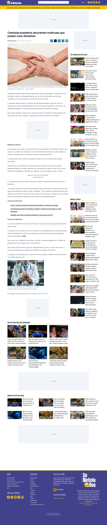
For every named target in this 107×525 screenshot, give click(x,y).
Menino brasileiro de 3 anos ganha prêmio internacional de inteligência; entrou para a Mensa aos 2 (91, 207)
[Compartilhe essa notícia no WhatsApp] (63, 40)
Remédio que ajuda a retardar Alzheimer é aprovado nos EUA (31, 215)
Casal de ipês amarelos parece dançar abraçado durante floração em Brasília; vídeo (58, 363)
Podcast (47, 8)
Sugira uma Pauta (12, 484)
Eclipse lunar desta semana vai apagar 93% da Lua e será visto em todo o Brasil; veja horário (90, 301)
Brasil (16, 8)
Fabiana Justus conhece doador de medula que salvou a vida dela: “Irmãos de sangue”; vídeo (58, 341)
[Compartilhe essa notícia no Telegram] (66, 40)
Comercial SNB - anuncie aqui (15, 482)
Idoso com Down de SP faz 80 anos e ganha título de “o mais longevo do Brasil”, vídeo (92, 278)
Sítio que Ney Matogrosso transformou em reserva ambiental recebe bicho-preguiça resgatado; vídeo (91, 231)
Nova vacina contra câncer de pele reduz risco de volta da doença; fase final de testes (90, 75)
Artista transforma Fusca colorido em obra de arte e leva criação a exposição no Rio (16, 363)
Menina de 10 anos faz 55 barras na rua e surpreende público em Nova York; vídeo (91, 108)
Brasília (21, 8)
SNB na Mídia (10, 478)
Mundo (53, 8)
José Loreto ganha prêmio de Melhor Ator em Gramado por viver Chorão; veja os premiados (16, 341)
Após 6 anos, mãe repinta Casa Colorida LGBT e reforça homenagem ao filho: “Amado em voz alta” (91, 130)
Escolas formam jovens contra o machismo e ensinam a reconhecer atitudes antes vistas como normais (91, 62)
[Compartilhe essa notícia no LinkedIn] (59, 40)
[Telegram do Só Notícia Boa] (96, 2)
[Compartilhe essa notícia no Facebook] (51, 40)
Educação (28, 8)
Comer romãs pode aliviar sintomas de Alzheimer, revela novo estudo (34, 205)
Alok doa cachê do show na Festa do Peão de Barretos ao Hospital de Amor (36, 341)
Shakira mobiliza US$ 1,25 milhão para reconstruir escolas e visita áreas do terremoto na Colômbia (91, 166)
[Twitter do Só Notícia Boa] (94, 2)
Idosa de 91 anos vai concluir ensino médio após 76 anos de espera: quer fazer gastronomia (92, 142)
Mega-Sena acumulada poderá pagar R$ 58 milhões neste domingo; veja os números (92, 289)
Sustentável (73, 8)
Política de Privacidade (13, 486)
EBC (24, 236)
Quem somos (10, 480)
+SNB (83, 2)
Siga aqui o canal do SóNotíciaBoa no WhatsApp (38, 176)
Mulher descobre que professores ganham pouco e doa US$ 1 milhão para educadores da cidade (91, 416)
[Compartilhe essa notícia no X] (55, 40)
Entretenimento (36, 8)
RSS (8, 488)
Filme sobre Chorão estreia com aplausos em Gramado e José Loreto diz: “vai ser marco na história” (91, 313)
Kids (43, 8)
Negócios (58, 8)
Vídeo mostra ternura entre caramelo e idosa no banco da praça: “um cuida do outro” (91, 97)
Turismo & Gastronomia (93, 8)
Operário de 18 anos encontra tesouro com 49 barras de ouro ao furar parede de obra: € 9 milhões (91, 245)
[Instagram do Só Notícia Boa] (91, 2)
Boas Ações (10, 8)
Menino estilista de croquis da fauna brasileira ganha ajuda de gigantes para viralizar (92, 119)
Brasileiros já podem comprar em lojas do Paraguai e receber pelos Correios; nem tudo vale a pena (91, 154)
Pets (63, 8)
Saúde (67, 8)
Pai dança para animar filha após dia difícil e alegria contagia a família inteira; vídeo (91, 267)
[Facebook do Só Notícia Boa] (89, 2)
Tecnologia (81, 8)
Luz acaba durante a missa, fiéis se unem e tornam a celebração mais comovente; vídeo (92, 86)
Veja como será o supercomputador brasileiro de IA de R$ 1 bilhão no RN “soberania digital (37, 364)
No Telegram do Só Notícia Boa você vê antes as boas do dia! (26, 293)
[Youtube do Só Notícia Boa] (99, 2)
